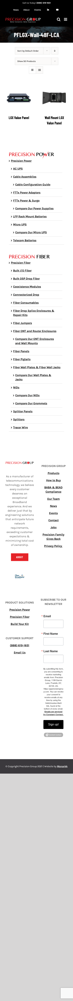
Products (53, 473)
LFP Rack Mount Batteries (30, 216)
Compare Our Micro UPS (31, 232)
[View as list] (39, 70)
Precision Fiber (20, 262)
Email (47, 616)
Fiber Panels (21, 351)
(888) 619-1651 (43, 3)
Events (53, 513)
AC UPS (18, 168)
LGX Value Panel (19, 117)
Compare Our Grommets (31, 403)
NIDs (16, 387)
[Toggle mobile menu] (66, 19)
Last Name (50, 651)
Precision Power (21, 160)
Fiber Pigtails (21, 359)
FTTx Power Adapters (26, 192)
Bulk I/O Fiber (22, 270)
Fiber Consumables (26, 302)
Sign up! (53, 724)
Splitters (18, 419)
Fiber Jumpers (22, 323)
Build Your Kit (20, 624)
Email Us (20, 652)
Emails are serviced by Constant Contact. (53, 713)
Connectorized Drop (26, 294)
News (53, 506)
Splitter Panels (22, 411)
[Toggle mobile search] (58, 19)
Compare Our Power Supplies (34, 208)
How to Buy (53, 480)
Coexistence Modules (27, 286)
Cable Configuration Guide (32, 184)
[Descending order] (54, 50)
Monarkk (62, 766)
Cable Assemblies (24, 176)
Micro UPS (20, 224)
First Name (50, 633)
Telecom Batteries (24, 240)
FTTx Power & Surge (26, 200)
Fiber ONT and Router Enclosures (34, 331)
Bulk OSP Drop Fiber (26, 278)
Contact (53, 520)
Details (21, 98)
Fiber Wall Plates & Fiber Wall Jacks (36, 367)
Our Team (53, 498)
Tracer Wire (20, 427)
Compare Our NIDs (27, 395)
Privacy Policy (53, 546)
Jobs (53, 527)
